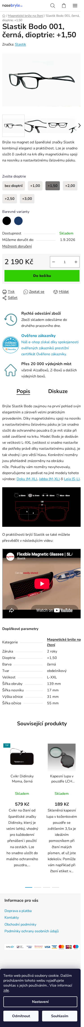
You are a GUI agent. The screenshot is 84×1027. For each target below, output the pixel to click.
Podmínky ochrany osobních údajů (31, 931)
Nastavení (40, 1001)
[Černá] (6, 221)
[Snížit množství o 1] (53, 262)
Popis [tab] (23, 391)
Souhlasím (59, 1016)
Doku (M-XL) (27, 479)
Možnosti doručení (17, 246)
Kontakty (11, 917)
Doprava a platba (18, 910)
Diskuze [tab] (58, 391)
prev (4, 775)
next (79, 775)
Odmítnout (21, 1016)
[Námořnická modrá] (18, 221)
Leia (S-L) (72, 479)
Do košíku (42, 275)
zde (6, 990)
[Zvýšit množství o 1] (76, 262)
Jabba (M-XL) (49, 479)
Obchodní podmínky (20, 924)
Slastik (20, 44)
